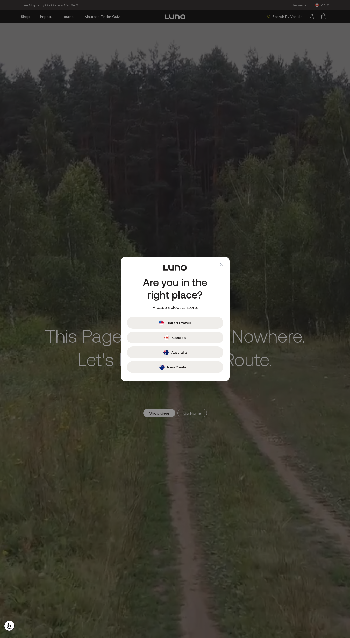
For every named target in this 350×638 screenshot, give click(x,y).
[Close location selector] (221, 264)
